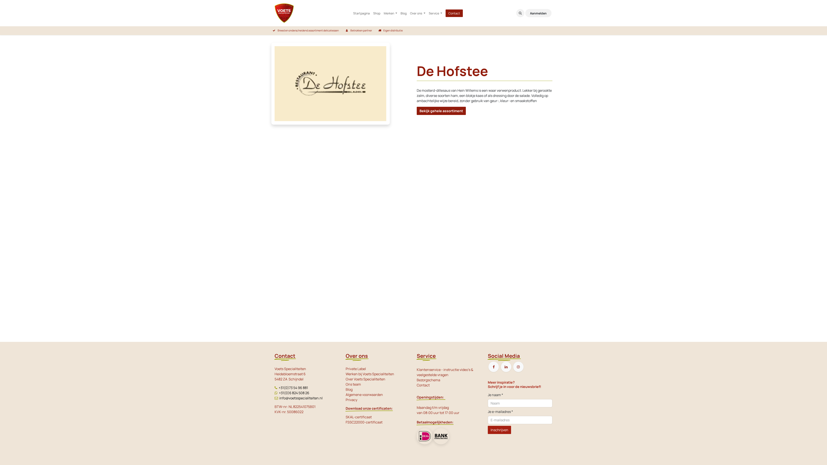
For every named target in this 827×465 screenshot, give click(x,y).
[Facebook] (493, 367)
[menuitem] (361, 13)
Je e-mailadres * (500, 411)
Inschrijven (499, 430)
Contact (454, 13)
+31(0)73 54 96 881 (293, 387)
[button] (520, 13)
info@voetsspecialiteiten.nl (301, 398)
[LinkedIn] (506, 367)
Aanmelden (538, 13)
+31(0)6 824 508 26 (294, 393)
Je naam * (495, 394)
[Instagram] (518, 367)
